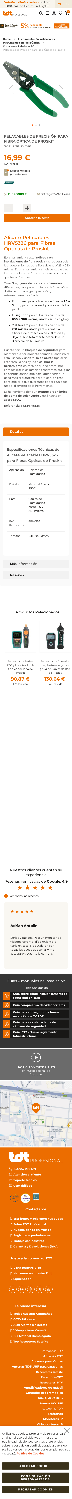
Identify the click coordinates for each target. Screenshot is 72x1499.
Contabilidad (22, 1185)
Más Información (23, 564)
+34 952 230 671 (24, 1169)
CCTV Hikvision (24, 1319)
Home (7, 39)
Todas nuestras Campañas (32, 1313)
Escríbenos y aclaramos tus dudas (38, 1218)
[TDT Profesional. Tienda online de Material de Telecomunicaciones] (15, 13)
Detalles (16, 431)
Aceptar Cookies (35, 1466)
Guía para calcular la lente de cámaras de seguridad (34, 1024)
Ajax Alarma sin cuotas (30, 1324)
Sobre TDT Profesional (29, 1224)
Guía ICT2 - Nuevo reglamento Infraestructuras (35, 1034)
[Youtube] (13, 1289)
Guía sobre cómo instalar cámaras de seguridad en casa (40, 996)
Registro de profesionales (32, 1235)
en (68, 4)
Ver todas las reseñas (24, 896)
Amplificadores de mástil (43, 1387)
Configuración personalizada (35, 1477)
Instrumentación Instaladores (36, 39)
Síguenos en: (22, 1278)
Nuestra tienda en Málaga (32, 1229)
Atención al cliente (27, 1174)
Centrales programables (44, 1393)
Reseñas (17, 575)
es (59, 4)
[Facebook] (31, 1289)
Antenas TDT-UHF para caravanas (37, 1366)
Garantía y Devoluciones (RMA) (36, 1246)
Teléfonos (55, 1413)
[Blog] (49, 1289)
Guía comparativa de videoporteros (39, 1005)
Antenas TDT (53, 1356)
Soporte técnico (25, 1180)
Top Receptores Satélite (30, 1341)
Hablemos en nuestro (32, 1273)
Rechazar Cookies (35, 1489)
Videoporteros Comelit (29, 1330)
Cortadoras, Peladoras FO (18, 46)
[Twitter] (40, 1289)
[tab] (36, 431)
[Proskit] (9, 185)
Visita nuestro (27, 1267)
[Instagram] (22, 1289)
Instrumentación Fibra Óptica (21, 42)
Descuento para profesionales (20, 172)
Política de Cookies (30, 1453)
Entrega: (46, 194)
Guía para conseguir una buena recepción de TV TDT (36, 1014)
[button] (11, 89)
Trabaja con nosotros (28, 1241)
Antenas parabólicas (47, 1361)
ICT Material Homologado (32, 1336)
